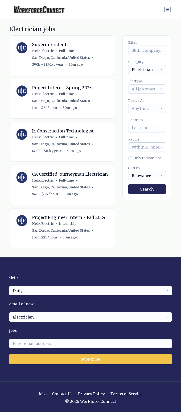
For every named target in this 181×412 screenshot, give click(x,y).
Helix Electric (43, 51)
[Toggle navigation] (167, 9)
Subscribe (90, 359)
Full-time (66, 51)
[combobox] (147, 69)
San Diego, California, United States (61, 57)
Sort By (134, 168)
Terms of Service (126, 393)
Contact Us (62, 393)
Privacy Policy (91, 393)
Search (147, 189)
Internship (67, 223)
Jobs (43, 393)
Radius (133, 139)
